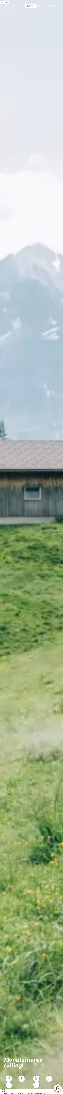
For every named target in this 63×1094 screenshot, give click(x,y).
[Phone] (17, 6)
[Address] (10, 6)
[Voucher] (6, 6)
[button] (3, 1090)
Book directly (53, 6)
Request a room (29, 6)
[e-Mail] (13, 6)
